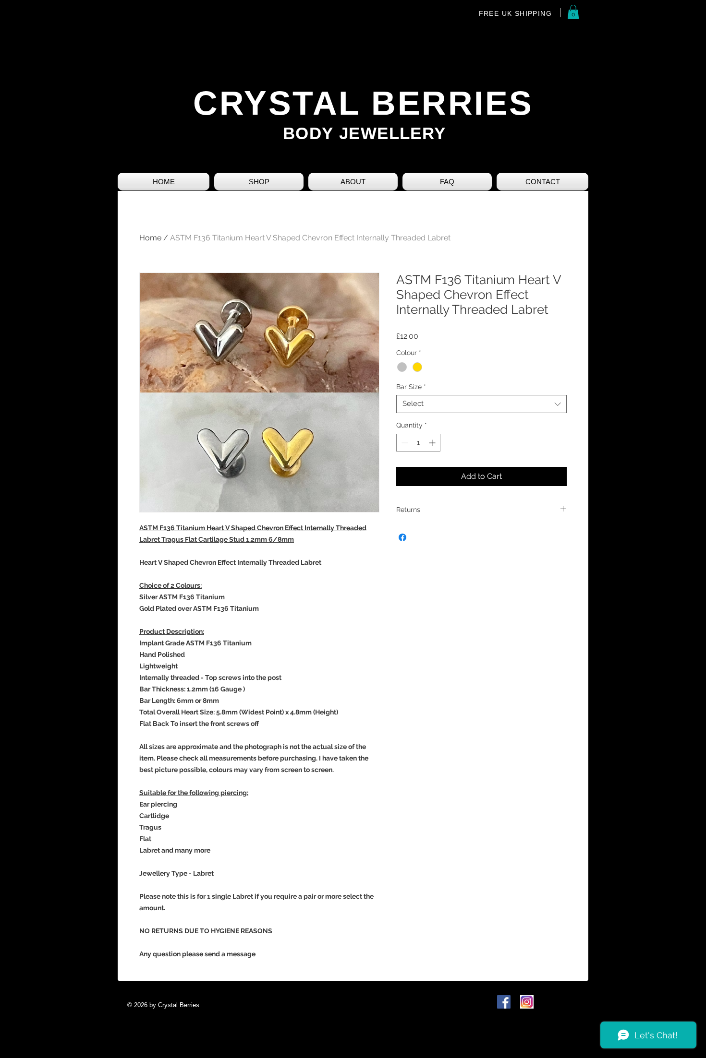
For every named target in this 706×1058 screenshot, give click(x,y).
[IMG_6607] (527, 1002)
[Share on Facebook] (402, 537)
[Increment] (433, 442)
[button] (573, 12)
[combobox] (481, 404)
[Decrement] (404, 442)
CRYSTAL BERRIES (363, 103)
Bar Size (411, 387)
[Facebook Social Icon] (504, 1002)
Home (150, 237)
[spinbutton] (418, 442)
